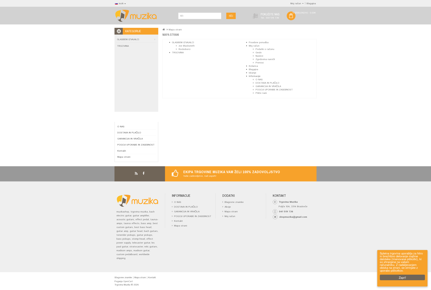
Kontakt (121, 151)
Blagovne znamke (234, 202)
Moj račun (254, 46)
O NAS (120, 126)
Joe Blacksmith (187, 46)
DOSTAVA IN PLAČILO (129, 132)
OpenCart (128, 281)
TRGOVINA (123, 46)
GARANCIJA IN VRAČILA (130, 138)
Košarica (253, 66)
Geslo (259, 52)
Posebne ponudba (259, 42)
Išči (231, 16)
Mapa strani (123, 157)
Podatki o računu (265, 49)
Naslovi (259, 56)
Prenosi (260, 62)
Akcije (228, 207)
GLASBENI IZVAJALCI (128, 39)
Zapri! (402, 277)
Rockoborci (184, 49)
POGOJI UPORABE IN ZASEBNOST (136, 145)
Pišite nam (261, 93)
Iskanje (252, 73)
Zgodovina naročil (265, 59)
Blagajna (253, 69)
